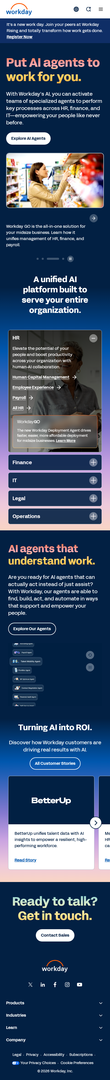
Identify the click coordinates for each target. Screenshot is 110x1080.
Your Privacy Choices (38, 1063)
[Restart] (90, 655)
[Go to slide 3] (48, 259)
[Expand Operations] (93, 516)
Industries (16, 1015)
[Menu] (101, 9)
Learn (11, 1028)
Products (15, 1003)
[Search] (88, 9)
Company (16, 1040)
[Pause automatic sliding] (70, 259)
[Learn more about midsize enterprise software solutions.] (93, 218)
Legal (17, 1054)
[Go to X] (30, 984)
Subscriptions (81, 1054)
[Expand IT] (93, 480)
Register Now (19, 37)
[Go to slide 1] (38, 259)
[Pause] (90, 667)
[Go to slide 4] (58, 259)
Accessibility (53, 1054)
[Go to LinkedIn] (43, 984)
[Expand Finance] (93, 462)
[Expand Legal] (93, 498)
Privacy (32, 1054)
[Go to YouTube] (79, 984)
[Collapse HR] (93, 338)
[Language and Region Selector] (76, 9)
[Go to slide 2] (43, 259)
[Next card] (96, 823)
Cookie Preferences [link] (77, 1063)
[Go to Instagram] (67, 984)
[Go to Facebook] (55, 984)
